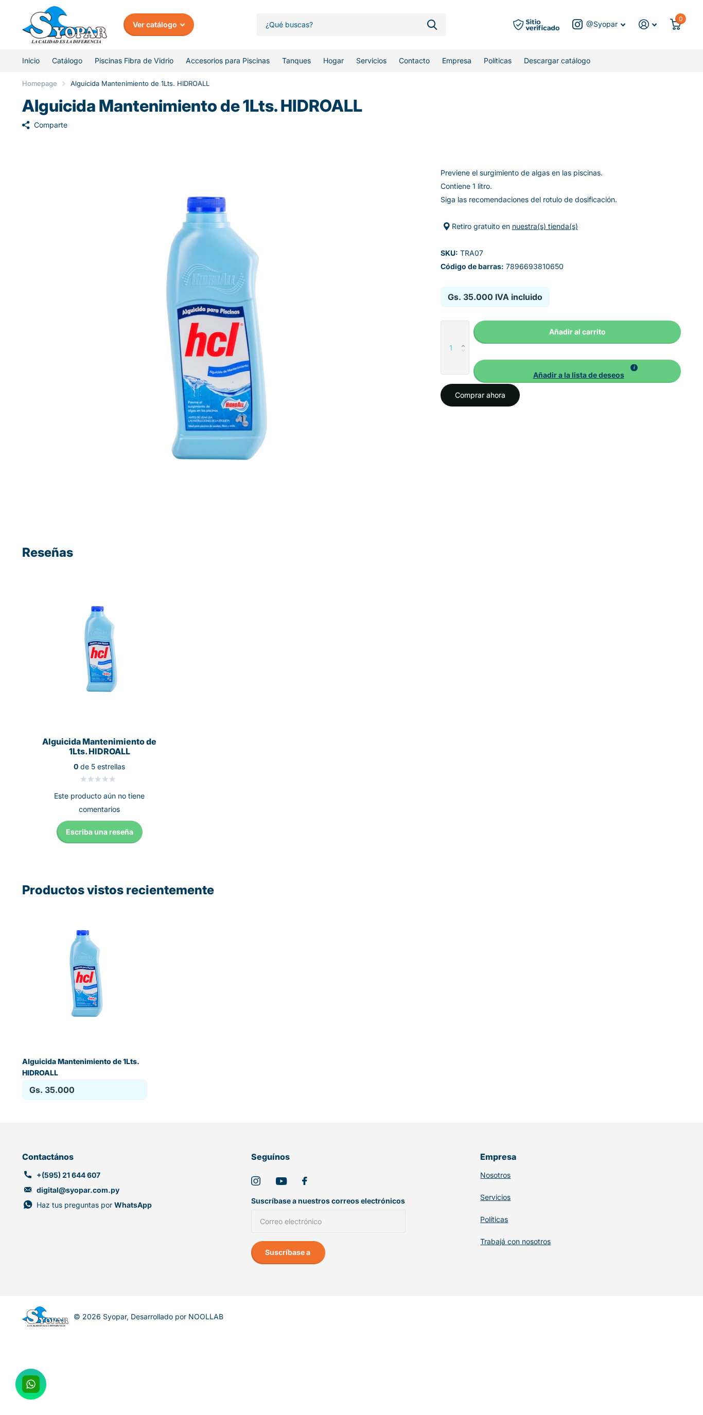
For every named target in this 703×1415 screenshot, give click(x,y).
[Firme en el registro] (647, 24)
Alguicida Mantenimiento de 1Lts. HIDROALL (80, 1066)
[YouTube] (281, 1181)
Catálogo (67, 60)
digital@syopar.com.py (78, 1190)
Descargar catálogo (557, 60)
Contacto (414, 60)
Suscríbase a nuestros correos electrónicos (328, 1200)
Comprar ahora (480, 395)
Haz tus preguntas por (94, 1204)
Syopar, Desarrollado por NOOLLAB (163, 1316)
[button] (465, 331)
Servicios (371, 60)
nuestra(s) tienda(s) (545, 226)
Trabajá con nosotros (515, 1241)
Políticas (498, 60)
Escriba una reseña (99, 831)
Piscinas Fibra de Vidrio (134, 60)
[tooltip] (634, 368)
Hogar (333, 60)
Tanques (296, 60)
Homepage (39, 83)
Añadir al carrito (577, 331)
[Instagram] (255, 1181)
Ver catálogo (156, 24)
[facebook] (304, 1181)
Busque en (432, 25)
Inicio (31, 60)
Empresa (456, 60)
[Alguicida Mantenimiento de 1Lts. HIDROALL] (84, 973)
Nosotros (495, 1175)
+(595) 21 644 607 (68, 1175)
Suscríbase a (288, 1252)
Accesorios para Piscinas (228, 60)
